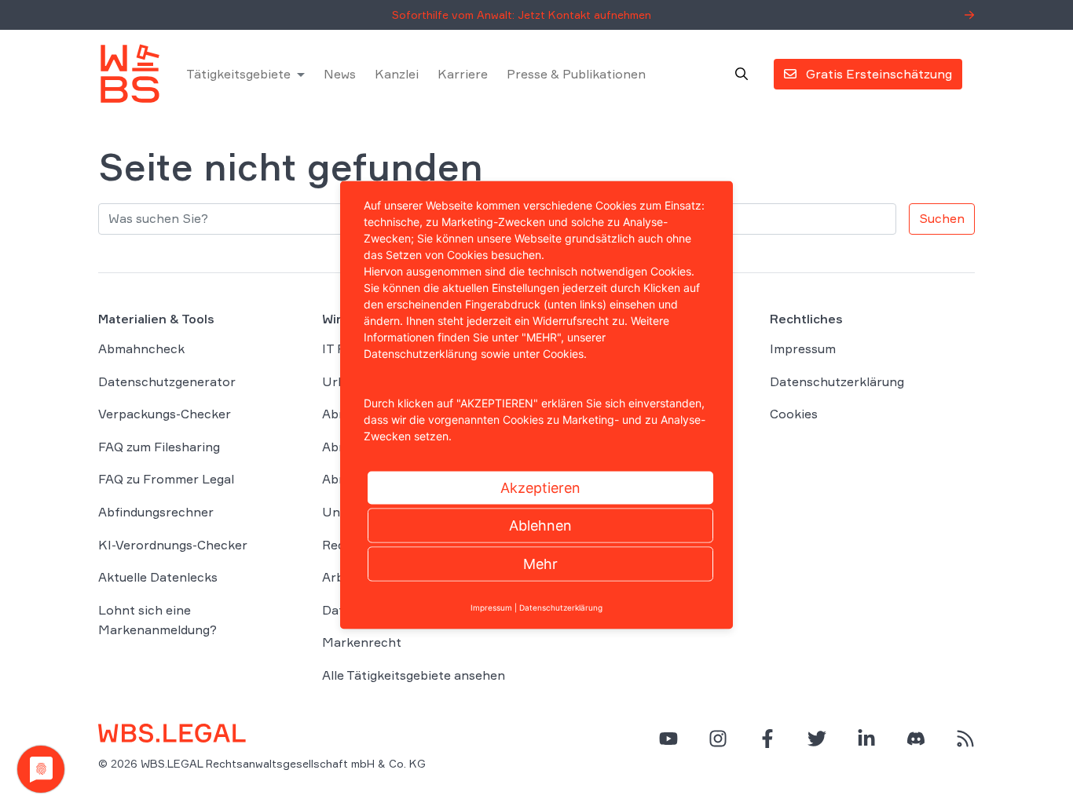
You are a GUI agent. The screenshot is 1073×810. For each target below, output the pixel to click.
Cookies (794, 413)
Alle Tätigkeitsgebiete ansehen (413, 675)
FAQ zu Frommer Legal (166, 479)
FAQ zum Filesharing (159, 446)
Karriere (463, 74)
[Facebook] (767, 738)
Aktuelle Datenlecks (158, 577)
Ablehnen (540, 525)
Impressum (803, 348)
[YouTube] (668, 738)
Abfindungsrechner (156, 512)
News (340, 74)
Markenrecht (361, 642)
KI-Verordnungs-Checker (172, 545)
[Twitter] (816, 738)
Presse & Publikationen (576, 74)
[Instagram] (718, 738)
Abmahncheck (141, 348)
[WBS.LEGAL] (129, 73)
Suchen (942, 218)
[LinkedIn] (866, 738)
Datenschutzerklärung (837, 381)
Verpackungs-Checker (164, 413)
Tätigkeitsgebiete (238, 74)
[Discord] (915, 738)
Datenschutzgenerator (167, 381)
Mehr (540, 564)
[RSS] (965, 738)
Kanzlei (397, 74)
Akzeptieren (540, 488)
